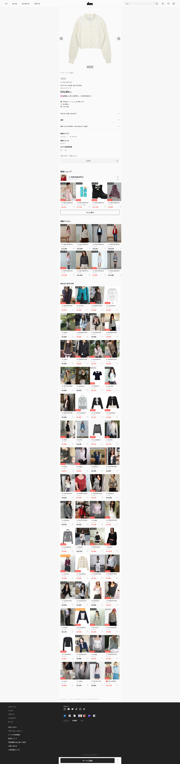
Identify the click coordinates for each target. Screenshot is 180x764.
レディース (11, 707)
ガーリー (62, 143)
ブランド (37, 4)
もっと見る (90, 212)
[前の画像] (61, 38)
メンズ (10, 710)
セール (14, 4)
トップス (62, 136)
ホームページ (63, 699)
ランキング (25, 4)
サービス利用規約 (14, 735)
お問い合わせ (64, 155)
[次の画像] (118, 38)
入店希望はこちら (14, 750)
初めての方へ (12, 727)
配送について (73, 155)
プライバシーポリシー (15, 731)
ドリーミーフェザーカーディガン (91, 699)
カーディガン (73, 136)
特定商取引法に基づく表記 (17, 742)
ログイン (74, 101)
